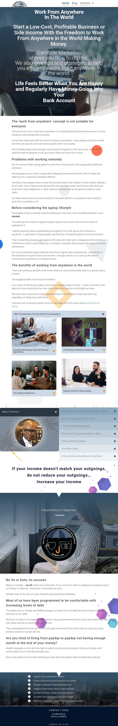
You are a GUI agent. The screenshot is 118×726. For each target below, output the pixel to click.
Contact (85, 3)
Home (65, 3)
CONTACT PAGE (59, 710)
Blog (74, 3)
